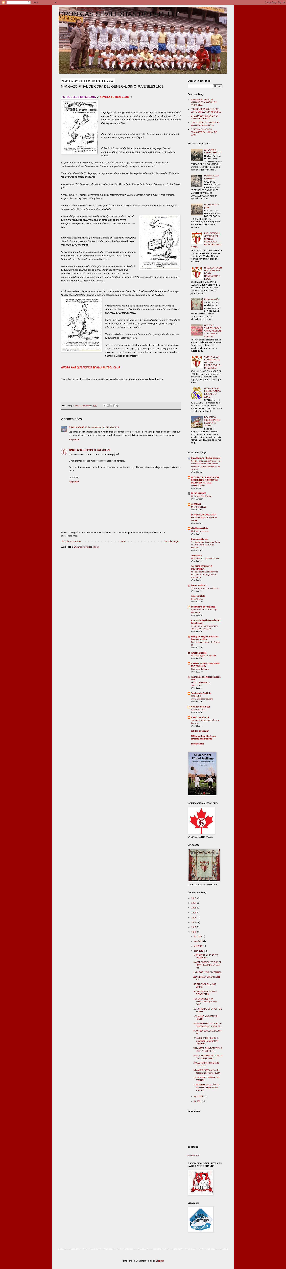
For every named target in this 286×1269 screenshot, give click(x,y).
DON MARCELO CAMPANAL (211, 177)
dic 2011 (198, 936)
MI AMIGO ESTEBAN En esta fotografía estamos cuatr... (207, 1071)
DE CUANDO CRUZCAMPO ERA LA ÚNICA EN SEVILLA (212, 421)
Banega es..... (197, 599)
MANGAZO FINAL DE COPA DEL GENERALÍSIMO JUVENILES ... (207, 1025)
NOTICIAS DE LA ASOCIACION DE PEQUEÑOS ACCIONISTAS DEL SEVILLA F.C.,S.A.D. (205, 480)
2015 (193, 913)
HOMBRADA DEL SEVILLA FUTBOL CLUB (205, 993)
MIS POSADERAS (198, 507)
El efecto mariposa (200, 531)
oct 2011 (198, 946)
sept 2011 (199, 951)
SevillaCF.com (197, 744)
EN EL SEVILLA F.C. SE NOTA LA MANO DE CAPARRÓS (204, 117)
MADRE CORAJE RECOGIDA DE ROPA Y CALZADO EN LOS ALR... (207, 965)
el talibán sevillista (199, 528)
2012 (193, 927)
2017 (193, 903)
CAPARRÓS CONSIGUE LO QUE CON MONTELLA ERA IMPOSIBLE (206, 110)
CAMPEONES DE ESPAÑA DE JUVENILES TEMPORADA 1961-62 (206, 1088)
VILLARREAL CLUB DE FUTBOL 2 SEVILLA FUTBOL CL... (207, 1049)
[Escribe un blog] (108, 405)
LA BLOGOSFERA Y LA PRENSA (207, 972)
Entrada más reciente (72, 541)
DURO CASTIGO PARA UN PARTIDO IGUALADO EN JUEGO (212, 392)
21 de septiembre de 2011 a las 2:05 (94, 450)
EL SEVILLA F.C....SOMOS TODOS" (205, 558)
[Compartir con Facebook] (114, 405)
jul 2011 (198, 1101)
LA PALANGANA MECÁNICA (203, 515)
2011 (193, 932)
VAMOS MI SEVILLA (200, 717)
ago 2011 (199, 1096)
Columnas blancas (199, 539)
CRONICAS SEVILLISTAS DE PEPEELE (119, 14)
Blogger (160, 1261)
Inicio (123, 541)
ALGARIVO (196, 504)
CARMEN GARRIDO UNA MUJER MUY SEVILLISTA (205, 665)
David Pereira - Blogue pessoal (205, 458)
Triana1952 (196, 555)
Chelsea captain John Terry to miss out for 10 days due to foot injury (204, 575)
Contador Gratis (193, 1155)
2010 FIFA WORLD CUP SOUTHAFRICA (201, 567)
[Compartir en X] (111, 405)
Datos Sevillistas (198, 585)
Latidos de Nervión (200, 731)
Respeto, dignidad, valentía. (203, 656)
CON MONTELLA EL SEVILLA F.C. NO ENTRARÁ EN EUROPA (205, 124)
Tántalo (72, 450)
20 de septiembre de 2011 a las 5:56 (102, 427)
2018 (193, 898)
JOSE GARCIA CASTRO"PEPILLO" (212, 151)
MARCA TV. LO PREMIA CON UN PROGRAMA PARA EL (207, 1057)
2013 (193, 922)
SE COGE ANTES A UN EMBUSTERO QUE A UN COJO (205, 1002)
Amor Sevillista (198, 596)
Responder (74, 439)
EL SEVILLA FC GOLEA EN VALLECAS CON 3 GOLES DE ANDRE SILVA (203, 103)
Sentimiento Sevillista (201, 693)
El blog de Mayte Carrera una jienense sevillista (204, 638)
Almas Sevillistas (199, 653)
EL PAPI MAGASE (76, 427)
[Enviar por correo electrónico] (104, 405)
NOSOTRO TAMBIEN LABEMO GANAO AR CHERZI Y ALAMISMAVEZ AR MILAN (212, 331)
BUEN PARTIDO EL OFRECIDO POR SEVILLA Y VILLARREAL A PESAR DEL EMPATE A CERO (206, 240)
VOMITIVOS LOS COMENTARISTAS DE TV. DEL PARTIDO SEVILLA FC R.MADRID (212, 362)
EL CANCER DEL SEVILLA (201, 496)
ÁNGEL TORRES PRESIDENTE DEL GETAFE (206, 1064)
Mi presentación (211, 299)
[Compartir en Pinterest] (117, 405)
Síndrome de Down (200, 669)
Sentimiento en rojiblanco (203, 607)
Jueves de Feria (198, 710)
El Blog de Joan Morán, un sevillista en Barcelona (203, 737)
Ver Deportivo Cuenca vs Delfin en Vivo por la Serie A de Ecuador (205, 545)
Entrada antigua (172, 541)
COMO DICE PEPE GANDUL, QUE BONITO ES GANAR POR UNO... (206, 1041)
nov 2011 (198, 941)
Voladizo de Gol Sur (200, 707)
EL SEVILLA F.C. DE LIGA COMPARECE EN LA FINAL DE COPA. (204, 132)
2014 (193, 917)
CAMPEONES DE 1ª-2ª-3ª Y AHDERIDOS (205, 956)
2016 (193, 908)
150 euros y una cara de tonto (205, 588)
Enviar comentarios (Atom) (86, 547)
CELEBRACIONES (198, 486)
